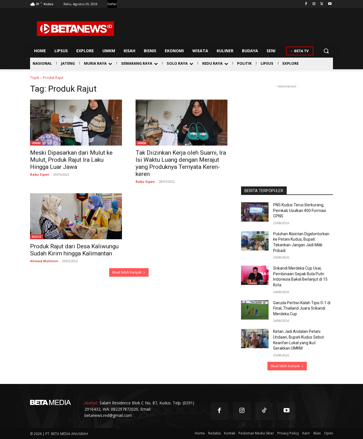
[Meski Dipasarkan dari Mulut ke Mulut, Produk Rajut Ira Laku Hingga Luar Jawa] (76, 123)
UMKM (36, 143)
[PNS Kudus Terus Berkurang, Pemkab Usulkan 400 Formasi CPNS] (255, 212)
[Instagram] (314, 4)
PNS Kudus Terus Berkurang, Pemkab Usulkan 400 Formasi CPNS (299, 210)
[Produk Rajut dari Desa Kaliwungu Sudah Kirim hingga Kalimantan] (76, 216)
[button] (326, 51)
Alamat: (91, 403)
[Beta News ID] (75, 28)
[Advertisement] (287, 124)
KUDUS (36, 237)
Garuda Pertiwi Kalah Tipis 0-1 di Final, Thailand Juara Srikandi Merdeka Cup (301, 308)
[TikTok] (264, 411)
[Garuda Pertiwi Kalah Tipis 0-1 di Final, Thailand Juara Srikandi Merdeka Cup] (255, 310)
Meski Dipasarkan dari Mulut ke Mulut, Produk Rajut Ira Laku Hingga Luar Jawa (71, 159)
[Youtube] (329, 4)
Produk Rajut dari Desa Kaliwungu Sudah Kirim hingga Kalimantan (74, 250)
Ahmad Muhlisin (44, 261)
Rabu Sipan (39, 174)
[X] (321, 4)
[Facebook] (306, 4)
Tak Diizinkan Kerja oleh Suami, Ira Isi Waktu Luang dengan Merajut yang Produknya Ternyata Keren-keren (181, 163)
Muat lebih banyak (127, 272)
